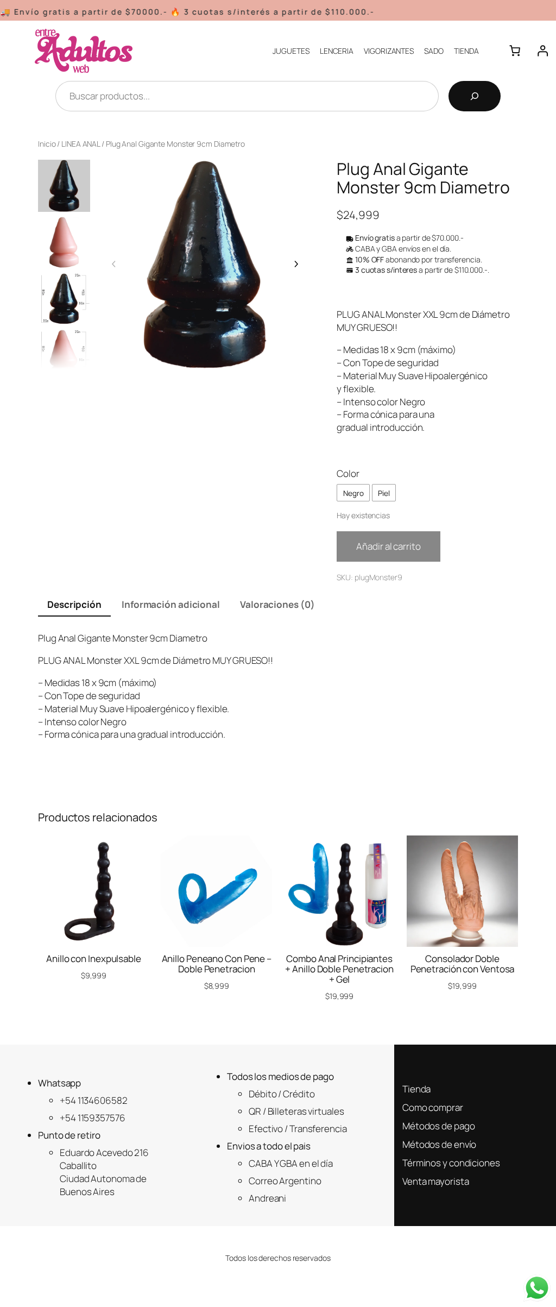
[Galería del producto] (204, 264)
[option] (64, 242)
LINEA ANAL (80, 144)
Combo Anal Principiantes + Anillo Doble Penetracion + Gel (339, 969)
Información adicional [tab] (171, 604)
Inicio (46, 144)
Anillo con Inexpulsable (93, 958)
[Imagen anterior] (114, 264)
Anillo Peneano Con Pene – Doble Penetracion (217, 963)
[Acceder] (542, 50)
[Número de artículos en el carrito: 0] (514, 50)
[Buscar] (474, 96)
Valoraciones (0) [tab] (277, 604)
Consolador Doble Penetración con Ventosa (462, 963)
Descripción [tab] (74, 604)
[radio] (353, 492)
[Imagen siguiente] (296, 264)
